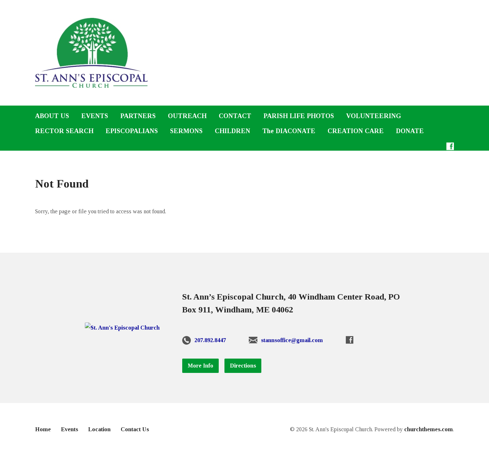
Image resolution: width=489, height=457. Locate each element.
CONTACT (235, 116)
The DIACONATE (288, 131)
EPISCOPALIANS (132, 131)
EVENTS (94, 116)
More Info (200, 366)
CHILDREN (232, 131)
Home (43, 429)
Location (99, 429)
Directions (243, 366)
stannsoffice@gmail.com (292, 340)
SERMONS (186, 131)
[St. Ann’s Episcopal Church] (122, 328)
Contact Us (135, 429)
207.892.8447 (210, 340)
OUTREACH (187, 116)
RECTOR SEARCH (64, 131)
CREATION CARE (356, 131)
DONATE (410, 131)
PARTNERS (138, 116)
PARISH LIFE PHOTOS (298, 116)
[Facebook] (450, 146)
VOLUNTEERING (373, 116)
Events (69, 429)
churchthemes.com (428, 429)
